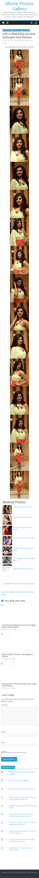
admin (18, 40)
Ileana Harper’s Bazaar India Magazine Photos (17, 655)
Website (4, 751)
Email (3, 742)
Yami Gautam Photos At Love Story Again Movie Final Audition (19, 626)
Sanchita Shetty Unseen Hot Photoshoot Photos (17, 593)
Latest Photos (7, 30)
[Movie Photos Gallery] (3, 23)
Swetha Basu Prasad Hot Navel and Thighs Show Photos (19, 685)
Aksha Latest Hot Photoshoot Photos (22, 528)
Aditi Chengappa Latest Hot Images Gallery (24, 559)
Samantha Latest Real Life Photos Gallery (23, 549)
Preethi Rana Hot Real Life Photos (23, 569)
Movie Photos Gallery (19, 6)
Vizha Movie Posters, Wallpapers (19, 780)
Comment (4, 705)
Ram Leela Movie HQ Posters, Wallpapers (22, 789)
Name (3, 732)
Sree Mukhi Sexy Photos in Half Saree (17, 583)
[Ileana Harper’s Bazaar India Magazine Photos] (7, 634)
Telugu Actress (17, 30)
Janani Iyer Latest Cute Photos (22, 507)
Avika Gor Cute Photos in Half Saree (24, 538)
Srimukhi (5, 43)
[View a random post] (36, 23)
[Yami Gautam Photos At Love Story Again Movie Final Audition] (6, 605)
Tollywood (26, 30)
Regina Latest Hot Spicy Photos (22, 517)
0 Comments (26, 40)
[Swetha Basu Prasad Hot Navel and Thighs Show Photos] (7, 664)
